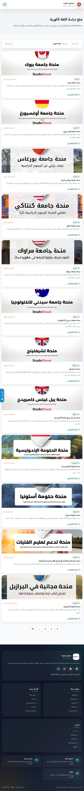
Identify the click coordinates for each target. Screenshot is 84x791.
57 (33, 629)
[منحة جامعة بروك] (42, 63)
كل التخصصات (73, 711)
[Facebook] (76, 668)
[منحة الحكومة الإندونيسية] (42, 447)
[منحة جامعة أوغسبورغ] (42, 112)
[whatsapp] (64, 668)
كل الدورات (74, 703)
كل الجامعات (73, 699)
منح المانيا (74, 739)
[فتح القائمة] (4, 4)
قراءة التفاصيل (72, 94)
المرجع (75, 747)
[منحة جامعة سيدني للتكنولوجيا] (42, 301)
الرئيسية (76, 674)
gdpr (12, 787)
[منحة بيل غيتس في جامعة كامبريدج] (42, 398)
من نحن (75, 731)
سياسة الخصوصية (31, 703)
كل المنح (74, 695)
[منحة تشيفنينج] (42, 350)
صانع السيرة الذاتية (31, 711)
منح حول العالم (73, 743)
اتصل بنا (33, 707)
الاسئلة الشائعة (6, 787)
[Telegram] (70, 668)
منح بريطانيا (74, 735)
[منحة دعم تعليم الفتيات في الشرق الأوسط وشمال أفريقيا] (42, 541)
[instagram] (58, 668)
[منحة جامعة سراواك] (42, 252)
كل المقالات (74, 707)
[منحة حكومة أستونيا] (42, 496)
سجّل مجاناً (33, 695)
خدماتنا (34, 699)
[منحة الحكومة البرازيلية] (42, 587)
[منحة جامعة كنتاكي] (42, 206)
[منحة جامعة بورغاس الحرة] (42, 161)
